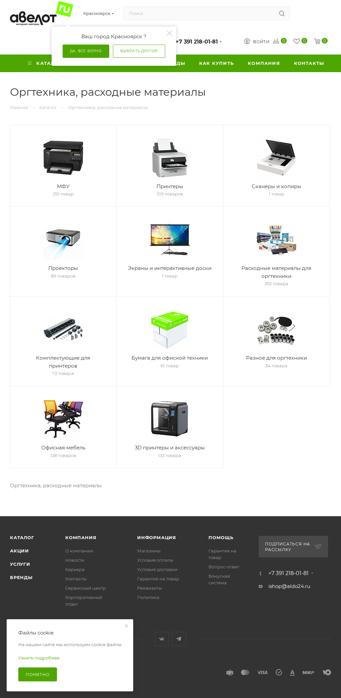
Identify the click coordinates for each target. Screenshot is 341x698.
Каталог (22, 537)
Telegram (179, 639)
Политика (148, 597)
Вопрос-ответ (223, 566)
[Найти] (282, 13)
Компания (80, 537)
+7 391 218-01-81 (196, 42)
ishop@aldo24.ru (289, 586)
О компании (79, 550)
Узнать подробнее (39, 657)
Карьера (75, 569)
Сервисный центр (85, 588)
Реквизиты (149, 588)
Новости (74, 560)
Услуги (20, 564)
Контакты (76, 578)
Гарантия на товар (158, 578)
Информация (156, 537)
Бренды (21, 577)
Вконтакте (162, 639)
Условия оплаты (155, 560)
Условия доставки (157, 569)
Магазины (149, 550)
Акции (19, 550)
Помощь (220, 537)
